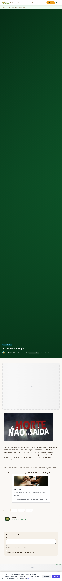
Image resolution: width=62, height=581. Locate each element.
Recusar (46, 576)
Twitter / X (21, 510)
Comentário (10, 538)
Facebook (14, 510)
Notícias (26, 2)
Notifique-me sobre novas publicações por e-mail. (20, 552)
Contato (41, 2)
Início (4, 7)
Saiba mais (30, 578)
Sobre (33, 2)
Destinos (12, 2)
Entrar (58, 2)
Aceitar (56, 576)
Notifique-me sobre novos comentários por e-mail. (20, 548)
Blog (19, 2)
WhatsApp (29, 510)
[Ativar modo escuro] (44, 2)
